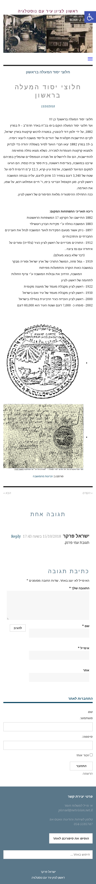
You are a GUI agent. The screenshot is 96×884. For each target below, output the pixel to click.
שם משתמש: (86, 715)
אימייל (83, 648)
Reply (16, 536)
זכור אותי (82, 755)
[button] (90, 17)
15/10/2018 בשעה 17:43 (42, 536)
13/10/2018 (48, 106)
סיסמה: (87, 736)
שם (85, 625)
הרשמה (88, 773)
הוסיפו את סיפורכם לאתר (71, 838)
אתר (86, 670)
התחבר (81, 766)
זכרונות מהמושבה (43, 476)
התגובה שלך (79, 588)
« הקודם (88, 493)
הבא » (7, 493)
